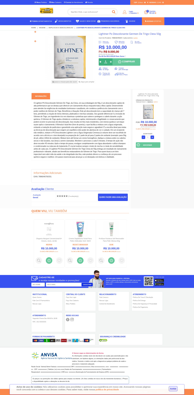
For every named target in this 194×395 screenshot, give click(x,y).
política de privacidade (107, 389)
